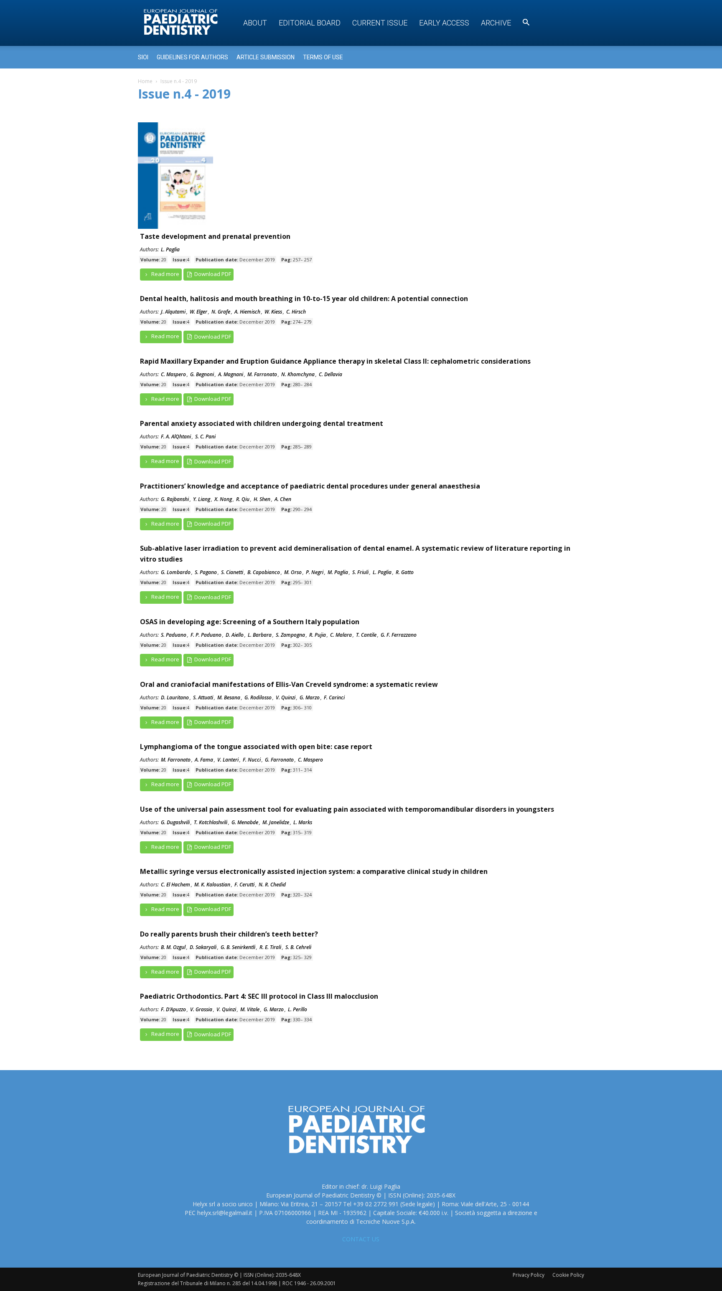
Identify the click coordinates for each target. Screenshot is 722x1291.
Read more (164, 274)
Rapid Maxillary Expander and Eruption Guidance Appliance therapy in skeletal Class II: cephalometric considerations (335, 361)
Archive (496, 22)
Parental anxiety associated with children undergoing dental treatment (261, 423)
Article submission (265, 57)
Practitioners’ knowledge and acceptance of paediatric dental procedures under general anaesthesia (310, 486)
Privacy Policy (528, 1274)
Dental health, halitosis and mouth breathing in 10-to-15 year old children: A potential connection (304, 298)
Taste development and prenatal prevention (215, 236)
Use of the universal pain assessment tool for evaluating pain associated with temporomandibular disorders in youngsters (347, 809)
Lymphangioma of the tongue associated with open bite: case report (256, 746)
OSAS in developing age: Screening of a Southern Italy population (249, 621)
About (255, 22)
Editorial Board (310, 22)
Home (145, 81)
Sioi (143, 57)
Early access (444, 22)
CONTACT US (360, 1239)
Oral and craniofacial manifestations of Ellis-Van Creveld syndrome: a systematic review (289, 684)
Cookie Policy (568, 1274)
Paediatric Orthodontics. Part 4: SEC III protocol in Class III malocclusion (259, 996)
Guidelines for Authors (192, 57)
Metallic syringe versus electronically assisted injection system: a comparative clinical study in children (314, 871)
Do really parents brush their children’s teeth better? (229, 934)
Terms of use (323, 57)
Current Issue (379, 22)
